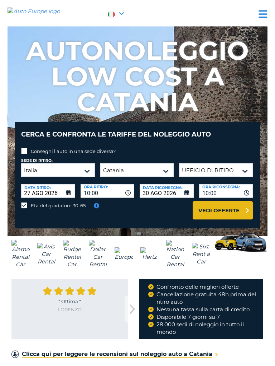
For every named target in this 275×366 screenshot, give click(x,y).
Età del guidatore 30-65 (58, 205)
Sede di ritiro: (37, 160)
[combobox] (107, 191)
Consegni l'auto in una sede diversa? (73, 151)
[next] (132, 309)
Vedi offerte (219, 210)
